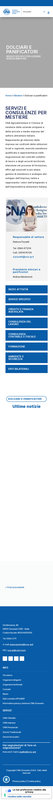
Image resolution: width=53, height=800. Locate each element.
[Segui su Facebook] (19, 3)
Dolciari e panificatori (25, 398)
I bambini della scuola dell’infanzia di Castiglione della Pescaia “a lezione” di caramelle (25, 495)
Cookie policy (34, 781)
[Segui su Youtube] (29, 3)
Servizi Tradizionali (12, 732)
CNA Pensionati (10, 727)
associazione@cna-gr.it (21, 644)
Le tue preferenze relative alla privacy (29, 790)
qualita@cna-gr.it (27, 751)
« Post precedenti (14, 587)
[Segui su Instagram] (24, 3)
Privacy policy (19, 781)
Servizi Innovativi (11, 737)
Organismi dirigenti (12, 680)
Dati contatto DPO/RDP (14, 698)
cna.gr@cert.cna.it (16, 650)
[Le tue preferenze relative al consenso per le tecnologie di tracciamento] (5, 795)
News (5, 694)
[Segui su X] (34, 3)
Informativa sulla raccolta (17, 796)
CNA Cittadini (9, 718)
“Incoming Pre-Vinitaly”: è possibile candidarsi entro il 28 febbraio (25, 549)
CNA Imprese (9, 722)
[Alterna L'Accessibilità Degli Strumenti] (6, 779)
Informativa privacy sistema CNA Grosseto (23, 703)
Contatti (7, 689)
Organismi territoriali (12, 684)
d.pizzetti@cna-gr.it (23, 256)
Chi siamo (7, 675)
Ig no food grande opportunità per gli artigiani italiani (25, 436)
